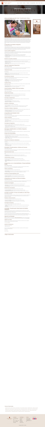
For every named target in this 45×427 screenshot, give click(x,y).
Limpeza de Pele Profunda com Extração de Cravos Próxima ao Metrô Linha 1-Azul (22, 402)
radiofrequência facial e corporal (25, 410)
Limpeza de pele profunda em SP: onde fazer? (22, 390)
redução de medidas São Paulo (33, 410)
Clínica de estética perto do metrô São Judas (22, 382)
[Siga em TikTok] (33, 418)
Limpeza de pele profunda (9, 312)
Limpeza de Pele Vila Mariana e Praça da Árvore (22, 398)
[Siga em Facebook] (34, 418)
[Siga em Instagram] (35, 418)
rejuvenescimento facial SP (8, 411)
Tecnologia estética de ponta (14, 411)
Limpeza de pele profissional (9, 352)
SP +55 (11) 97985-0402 (7, 222)
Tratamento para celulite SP (21, 411)
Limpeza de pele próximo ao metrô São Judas (22, 386)
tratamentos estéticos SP (27, 411)
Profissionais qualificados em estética (17, 410)
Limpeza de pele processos (22, 357)
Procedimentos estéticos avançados (9, 410)
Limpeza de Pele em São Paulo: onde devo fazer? (22, 394)
